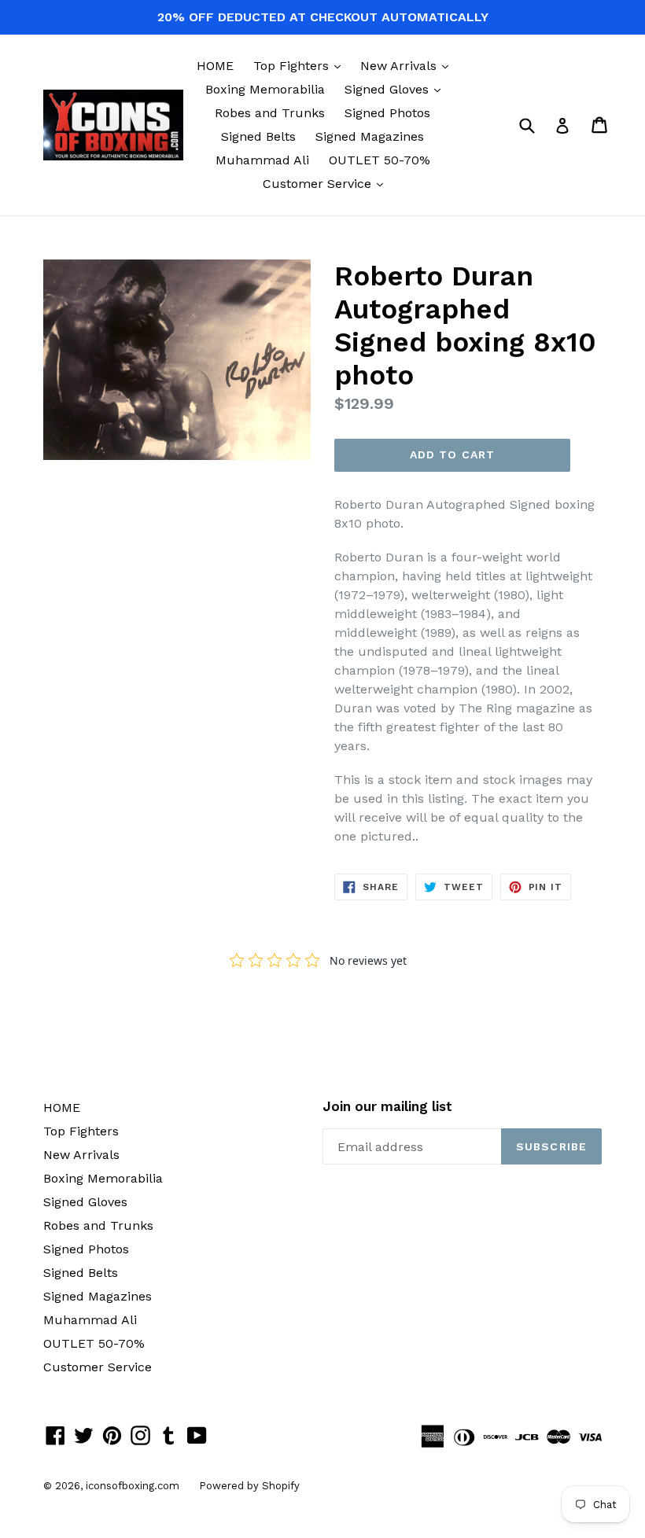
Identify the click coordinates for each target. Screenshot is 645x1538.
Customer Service (327, 183)
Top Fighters (300, 65)
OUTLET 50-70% (379, 160)
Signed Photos (387, 112)
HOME (215, 65)
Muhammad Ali (262, 160)
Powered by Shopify (249, 1486)
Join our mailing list (387, 1106)
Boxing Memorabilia (265, 89)
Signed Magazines (369, 136)
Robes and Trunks (270, 112)
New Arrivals (408, 65)
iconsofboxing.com (132, 1486)
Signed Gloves (396, 89)
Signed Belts (258, 136)
